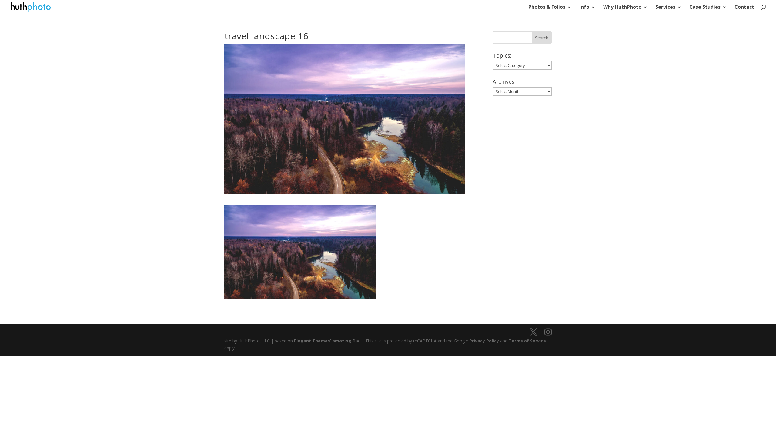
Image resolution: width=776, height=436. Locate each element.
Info (584, 7)
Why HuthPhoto (622, 7)
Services (665, 7)
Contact (744, 7)
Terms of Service (527, 341)
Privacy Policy (484, 341)
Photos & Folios (546, 7)
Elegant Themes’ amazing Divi (326, 341)
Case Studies (705, 7)
